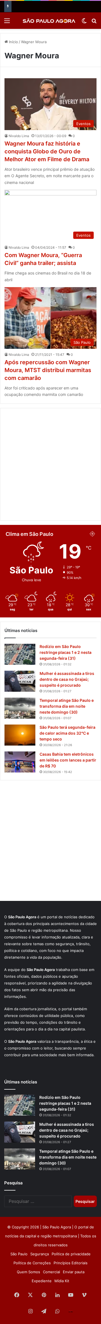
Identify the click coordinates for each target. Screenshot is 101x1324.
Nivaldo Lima (19, 136)
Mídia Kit (61, 1281)
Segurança (39, 1254)
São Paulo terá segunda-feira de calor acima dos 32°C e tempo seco (67, 733)
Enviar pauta (73, 1272)
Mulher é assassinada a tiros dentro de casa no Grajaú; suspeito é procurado (67, 679)
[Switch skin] (84, 22)
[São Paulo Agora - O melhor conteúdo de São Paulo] (49, 20)
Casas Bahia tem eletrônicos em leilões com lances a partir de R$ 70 (68, 760)
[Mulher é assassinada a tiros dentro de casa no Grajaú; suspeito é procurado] (19, 681)
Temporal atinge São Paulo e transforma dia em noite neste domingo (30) (67, 706)
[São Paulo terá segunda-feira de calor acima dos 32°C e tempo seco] (19, 735)
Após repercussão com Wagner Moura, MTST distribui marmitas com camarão (47, 370)
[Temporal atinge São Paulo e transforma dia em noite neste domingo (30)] (19, 708)
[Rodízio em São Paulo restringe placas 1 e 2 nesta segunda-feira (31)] (19, 654)
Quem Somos (28, 1272)
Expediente (42, 1281)
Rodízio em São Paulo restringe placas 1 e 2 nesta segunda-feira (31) (65, 652)
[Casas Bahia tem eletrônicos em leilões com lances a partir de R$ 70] (19, 761)
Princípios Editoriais (71, 1263)
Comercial (51, 1272)
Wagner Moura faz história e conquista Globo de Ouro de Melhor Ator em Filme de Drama (46, 151)
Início (13, 42)
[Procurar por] (94, 22)
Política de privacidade (71, 1254)
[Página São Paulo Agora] (70, 1311)
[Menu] (7, 22)
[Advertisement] (50, 464)
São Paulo (18, 1254)
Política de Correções (32, 1263)
